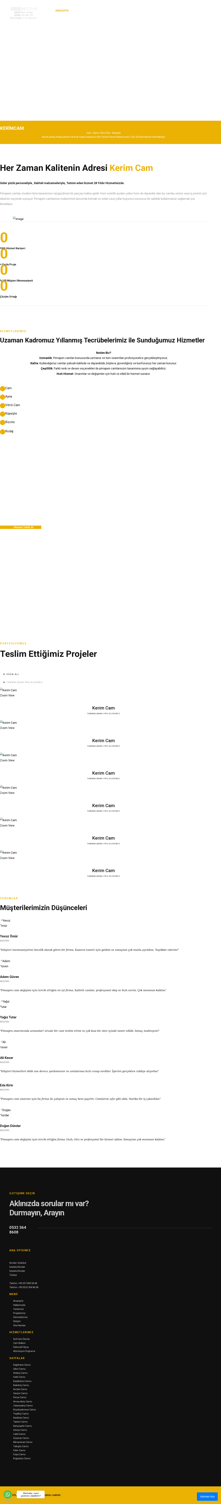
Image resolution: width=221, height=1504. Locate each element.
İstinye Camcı (20, 1430)
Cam (8, 388)
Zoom (4, 695)
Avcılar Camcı (20, 1389)
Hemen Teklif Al (23, 527)
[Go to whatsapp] (8, 1494)
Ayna (8, 396)
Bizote (10, 422)
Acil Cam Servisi (21, 1339)
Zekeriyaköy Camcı (23, 1405)
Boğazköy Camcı (21, 1458)
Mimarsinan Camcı (22, 1442)
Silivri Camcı (19, 1369)
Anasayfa (62, 10)
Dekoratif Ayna (21, 1347)
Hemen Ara (207, 1496)
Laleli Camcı (19, 1434)
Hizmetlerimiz (150, 10)
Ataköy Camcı (20, 1373)
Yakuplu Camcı (20, 1446)
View (11, 695)
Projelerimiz (126, 10)
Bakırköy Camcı (21, 1385)
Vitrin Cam (12, 405)
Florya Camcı (19, 1397)
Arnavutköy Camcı (22, 1401)
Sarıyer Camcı (20, 1393)
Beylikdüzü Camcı (22, 1381)
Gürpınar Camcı (21, 1438)
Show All (12, 674)
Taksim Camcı (20, 1421)
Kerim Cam (103, 708)
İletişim (173, 10)
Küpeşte (11, 413)
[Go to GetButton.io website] (8, 1501)
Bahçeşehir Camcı (22, 1426)
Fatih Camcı (19, 1377)
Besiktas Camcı (21, 1417)
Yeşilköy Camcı (21, 1413)
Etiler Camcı (19, 1450)
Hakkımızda (81, 10)
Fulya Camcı (19, 1454)
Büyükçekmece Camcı (24, 1409)
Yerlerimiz (101, 10)
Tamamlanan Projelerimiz (24, 682)
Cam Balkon (19, 1343)
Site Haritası (193, 10)
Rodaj (9, 431)
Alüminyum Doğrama (24, 1351)
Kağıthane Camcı (22, 1365)
